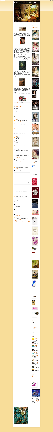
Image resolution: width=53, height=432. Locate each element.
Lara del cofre (17, 195)
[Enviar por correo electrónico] (20, 102)
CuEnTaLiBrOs (17, 154)
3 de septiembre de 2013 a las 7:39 (18, 157)
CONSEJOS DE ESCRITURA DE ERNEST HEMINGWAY (36, 359)
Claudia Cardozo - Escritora (33, 165)
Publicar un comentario (17, 220)
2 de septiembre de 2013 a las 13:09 (18, 121)
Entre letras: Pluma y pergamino (26, 3)
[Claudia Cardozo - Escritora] (32, 166)
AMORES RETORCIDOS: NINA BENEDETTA (35, 328)
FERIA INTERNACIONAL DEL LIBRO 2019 (36, 345)
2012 (32, 336)
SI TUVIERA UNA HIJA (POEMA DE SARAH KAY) (36, 352)
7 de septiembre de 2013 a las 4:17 (18, 202)
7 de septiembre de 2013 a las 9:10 (18, 215)
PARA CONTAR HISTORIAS (35, 327)
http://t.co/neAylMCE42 (34, 162)
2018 (32, 320)
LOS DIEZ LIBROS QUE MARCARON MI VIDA (36, 362)
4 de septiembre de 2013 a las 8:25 (18, 168)
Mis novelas (33, 25)
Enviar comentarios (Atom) (18, 222)
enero (33, 335)
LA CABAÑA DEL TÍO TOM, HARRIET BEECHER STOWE (36, 339)
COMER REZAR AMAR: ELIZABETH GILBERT (36, 355)
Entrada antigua (29, 221)
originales (33, 376)
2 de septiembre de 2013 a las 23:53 (18, 147)
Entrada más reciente (16, 221)
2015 (32, 322)
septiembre (33, 326)
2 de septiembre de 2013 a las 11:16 (18, 106)
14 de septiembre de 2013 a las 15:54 (18, 219)
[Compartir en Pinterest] (22, 102)
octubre (33, 325)
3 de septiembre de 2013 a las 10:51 (18, 161)
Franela (16, 200)
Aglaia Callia (35, 247)
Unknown (16, 119)
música (32, 375)
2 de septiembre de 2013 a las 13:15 (18, 126)
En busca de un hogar (33, 374)
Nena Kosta (16, 208)
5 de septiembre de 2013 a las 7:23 (18, 178)
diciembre (33, 324)
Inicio (22, 221)
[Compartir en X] (21, 102)
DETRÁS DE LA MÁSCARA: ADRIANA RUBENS (36, 342)
